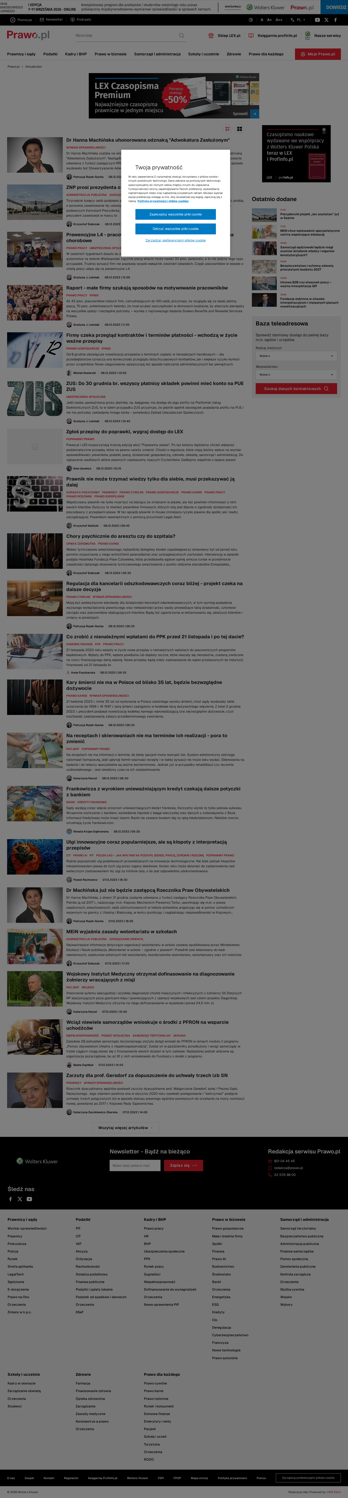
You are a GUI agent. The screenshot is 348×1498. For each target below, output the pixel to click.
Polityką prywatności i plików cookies (163, 201)
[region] (175, 203)
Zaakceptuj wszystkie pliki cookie (176, 214)
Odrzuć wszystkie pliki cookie (176, 229)
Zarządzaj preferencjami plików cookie (176, 240)
